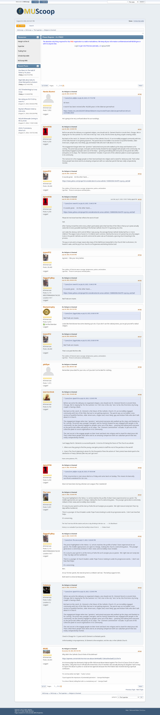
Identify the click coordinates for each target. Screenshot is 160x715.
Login (76, 46)
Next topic (139, 690)
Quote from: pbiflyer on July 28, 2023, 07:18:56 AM (80, 472)
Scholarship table (138, 21)
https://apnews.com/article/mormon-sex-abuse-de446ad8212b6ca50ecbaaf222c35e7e (91, 659)
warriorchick (48, 392)
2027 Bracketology (25, 90)
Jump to (114, 697)
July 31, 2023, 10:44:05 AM (69, 394)
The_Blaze (27, 73)
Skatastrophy (49, 307)
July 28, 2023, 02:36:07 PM (69, 94)
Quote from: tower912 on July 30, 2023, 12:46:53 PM (80, 203)
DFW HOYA (22, 111)
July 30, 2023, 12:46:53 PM (69, 173)
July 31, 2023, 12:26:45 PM (69, 494)
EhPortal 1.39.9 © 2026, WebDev (23, 709)
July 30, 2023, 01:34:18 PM (69, 254)
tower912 (21, 101)
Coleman (47, 585)
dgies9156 (47, 127)
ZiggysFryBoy (49, 278)
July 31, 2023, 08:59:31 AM (69, 366)
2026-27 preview (24, 128)
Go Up (44, 686)
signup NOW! (105, 46)
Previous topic (130, 690)
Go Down (45, 85)
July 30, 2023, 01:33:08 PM (69, 199)
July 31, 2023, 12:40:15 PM (69, 536)
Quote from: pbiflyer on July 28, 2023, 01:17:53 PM (80, 98)
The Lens (47, 492)
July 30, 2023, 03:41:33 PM (69, 309)
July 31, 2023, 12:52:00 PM (69, 587)
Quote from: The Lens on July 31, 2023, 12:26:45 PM (80, 540)
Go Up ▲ (142, 710)
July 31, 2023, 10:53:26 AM (69, 467)
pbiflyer (46, 364)
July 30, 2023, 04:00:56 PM (69, 336)
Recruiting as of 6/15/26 (27, 99)
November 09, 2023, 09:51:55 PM (71, 651)
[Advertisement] (92, 64)
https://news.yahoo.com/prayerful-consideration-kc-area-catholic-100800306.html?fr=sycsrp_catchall (96, 181)
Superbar (21, 46)
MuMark (34, 82)
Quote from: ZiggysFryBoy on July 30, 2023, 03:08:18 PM (81, 313)
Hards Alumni (49, 91)
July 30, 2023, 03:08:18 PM (69, 280)
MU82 (25, 121)
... (58, 86)
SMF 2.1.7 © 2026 (19, 711)
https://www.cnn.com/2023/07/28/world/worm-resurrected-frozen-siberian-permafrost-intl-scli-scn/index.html (97, 112)
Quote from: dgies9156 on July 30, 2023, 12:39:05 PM (81, 398)
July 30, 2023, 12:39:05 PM (69, 129)
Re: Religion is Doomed (69, 92)
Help (127, 710)
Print (140, 85)
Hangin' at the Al (23, 41)
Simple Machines (29, 711)
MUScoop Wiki (22, 61)
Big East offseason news (26, 109)
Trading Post (22, 51)
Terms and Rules (134, 710)
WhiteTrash (22, 130)
